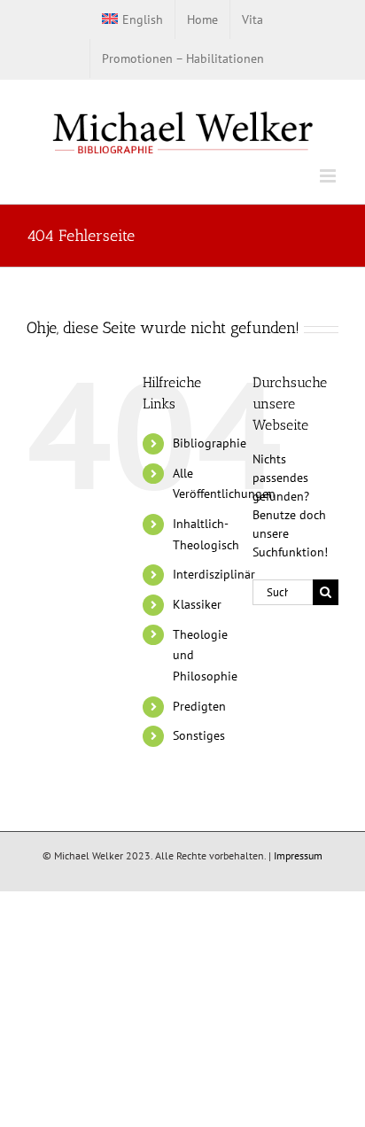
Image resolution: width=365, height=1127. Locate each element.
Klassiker (197, 604)
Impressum (298, 855)
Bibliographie (209, 443)
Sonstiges (199, 735)
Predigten (199, 706)
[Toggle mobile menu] (329, 176)
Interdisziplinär (214, 574)
